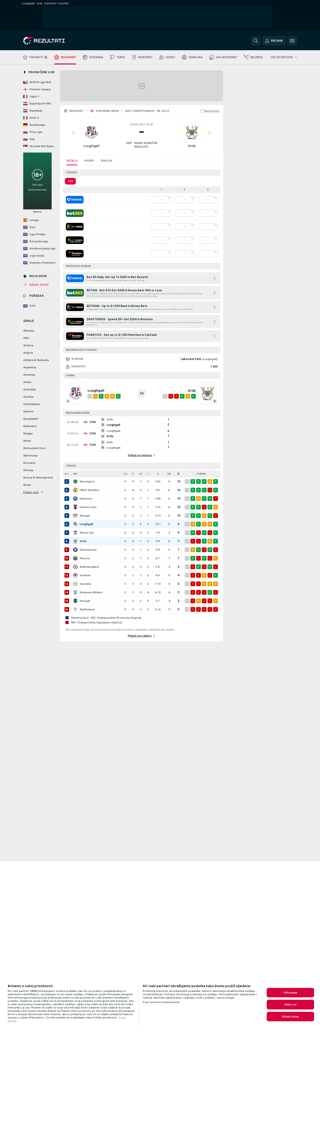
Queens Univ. (88, 507)
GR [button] (169, 473)
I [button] (148, 473)
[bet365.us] (75, 213)
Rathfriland (87, 609)
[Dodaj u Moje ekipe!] (73, 132)
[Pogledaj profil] (91, 132)
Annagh (85, 516)
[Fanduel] (75, 199)
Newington (87, 481)
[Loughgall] (75, 524)
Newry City (87, 533)
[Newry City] (75, 532)
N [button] (141, 473)
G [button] (158, 473)
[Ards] (75, 541)
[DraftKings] (75, 240)
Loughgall (91, 146)
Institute (85, 575)
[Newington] (75, 481)
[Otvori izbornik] (292, 40)
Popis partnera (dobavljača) (161, 1002)
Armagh (85, 601)
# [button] (66, 473)
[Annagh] (75, 515)
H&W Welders (89, 490)
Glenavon (86, 498)
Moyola (85, 558)
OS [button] (125, 473)
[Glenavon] (75, 498)
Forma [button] (201, 473)
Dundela (85, 584)
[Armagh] (75, 601)
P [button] (133, 473)
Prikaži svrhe (290, 1016)
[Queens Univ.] (75, 507)
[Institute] (75, 575)
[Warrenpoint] (75, 549)
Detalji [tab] (71, 160)
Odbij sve (290, 1004)
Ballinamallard (89, 567)
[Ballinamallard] (75, 566)
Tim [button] (75, 473)
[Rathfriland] (75, 609)
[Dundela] (75, 583)
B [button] (178, 473)
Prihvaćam (290, 992)
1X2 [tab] (70, 181)
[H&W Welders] (75, 490)
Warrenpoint (88, 550)
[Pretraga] (256, 40)
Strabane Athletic (91, 592)
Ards (192, 146)
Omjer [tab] (89, 160)
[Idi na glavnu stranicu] (55, 41)
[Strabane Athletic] (75, 592)
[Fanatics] (75, 253)
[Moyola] (75, 558)
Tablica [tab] (106, 160)
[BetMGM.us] (75, 226)
